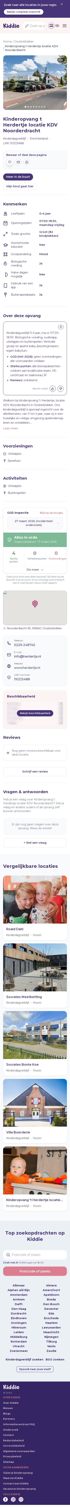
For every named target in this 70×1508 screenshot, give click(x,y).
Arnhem (19, 1299)
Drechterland (39, 138)
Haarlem (51, 1323)
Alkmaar (19, 1285)
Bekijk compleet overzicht (23, 11)
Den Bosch (51, 1304)
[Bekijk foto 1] (35, 82)
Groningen (19, 1323)
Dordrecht (18, 1313)
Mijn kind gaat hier (19, 186)
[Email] (21, 1499)
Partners (9, 1418)
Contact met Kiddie (16, 1483)
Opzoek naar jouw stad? (35, 1369)
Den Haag (18, 1309)
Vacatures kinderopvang (19, 1488)
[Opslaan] (9, 162)
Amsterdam (18, 1295)
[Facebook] (5, 1499)
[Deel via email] (18, 162)
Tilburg (51, 1341)
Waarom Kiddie (13, 1478)
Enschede (51, 1318)
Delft (19, 1304)
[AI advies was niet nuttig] (60, 389)
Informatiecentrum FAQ (19, 1424)
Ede (51, 1313)
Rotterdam (19, 1341)
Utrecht (18, 1346)
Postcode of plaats (35, 1271)
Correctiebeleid (13, 1445)
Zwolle (51, 1351)
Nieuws (8, 1408)
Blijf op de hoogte (51, 512)
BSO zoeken (55, 1359)
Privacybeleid (12, 1456)
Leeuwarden (51, 1327)
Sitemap (8, 1461)
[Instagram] (13, 1499)
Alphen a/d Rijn (19, 1290)
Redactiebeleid (13, 1440)
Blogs (6, 1413)
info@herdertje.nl (27, 656)
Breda (51, 1299)
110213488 (22, 679)
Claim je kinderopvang (18, 1472)
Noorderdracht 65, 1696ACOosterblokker (34, 628)
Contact (8, 1435)
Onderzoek (10, 1429)
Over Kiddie (11, 1402)
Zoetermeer (19, 1351)
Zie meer (32, 569)
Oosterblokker (24, 41)
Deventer (51, 1309)
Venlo (51, 1346)
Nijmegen (51, 1337)
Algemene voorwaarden (19, 1451)
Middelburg (18, 1337)
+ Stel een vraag (35, 842)
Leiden (19, 1332)
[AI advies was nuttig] (53, 389)
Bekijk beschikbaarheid (35, 713)
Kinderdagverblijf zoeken (24, 1359)
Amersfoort (51, 1290)
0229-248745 (24, 645)
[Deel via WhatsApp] (26, 162)
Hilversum (18, 1327)
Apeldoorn (51, 1295)
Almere (51, 1285)
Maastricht (51, 1332)
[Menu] (64, 25)
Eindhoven (19, 1318)
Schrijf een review (35, 771)
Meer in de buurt (18, 177)
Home (7, 41)
